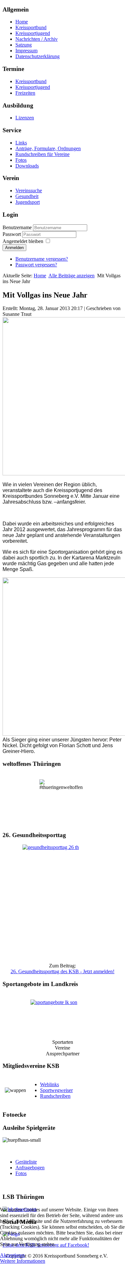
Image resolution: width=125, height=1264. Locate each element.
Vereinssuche (28, 190)
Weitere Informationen (22, 1261)
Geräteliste (26, 1161)
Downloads (27, 166)
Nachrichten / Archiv (36, 39)
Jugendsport (27, 202)
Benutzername (17, 227)
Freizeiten (25, 93)
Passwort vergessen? (36, 264)
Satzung (23, 45)
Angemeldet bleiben (23, 241)
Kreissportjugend (32, 33)
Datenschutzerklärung (37, 56)
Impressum (26, 50)
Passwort (12, 234)
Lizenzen (24, 117)
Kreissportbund (30, 27)
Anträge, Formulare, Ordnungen (48, 148)
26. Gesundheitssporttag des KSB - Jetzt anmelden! (62, 971)
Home (21, 21)
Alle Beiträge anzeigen (71, 275)
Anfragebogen (30, 1167)
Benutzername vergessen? (41, 259)
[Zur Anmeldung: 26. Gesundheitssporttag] (62, 901)
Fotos (21, 160)
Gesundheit (26, 196)
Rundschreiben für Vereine (42, 154)
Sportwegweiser (56, 1090)
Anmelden (14, 247)
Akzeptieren (12, 1255)
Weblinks (49, 1084)
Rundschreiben (55, 1096)
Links (21, 142)
